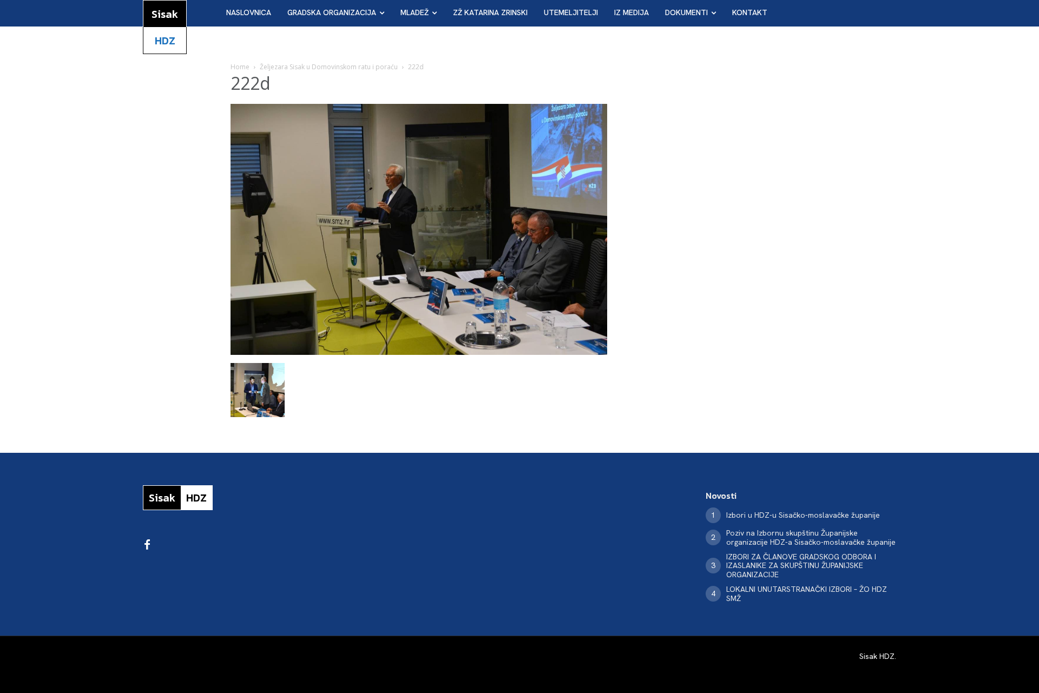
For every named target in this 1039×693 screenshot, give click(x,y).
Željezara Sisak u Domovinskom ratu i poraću (329, 66)
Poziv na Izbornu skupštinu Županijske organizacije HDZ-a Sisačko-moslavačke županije (811, 537)
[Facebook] (147, 545)
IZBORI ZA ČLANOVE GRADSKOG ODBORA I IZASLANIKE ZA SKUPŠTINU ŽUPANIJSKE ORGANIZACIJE (801, 566)
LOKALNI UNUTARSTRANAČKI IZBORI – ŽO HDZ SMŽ (806, 593)
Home (240, 66)
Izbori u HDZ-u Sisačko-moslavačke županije (803, 515)
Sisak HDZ (877, 656)
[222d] (419, 352)
